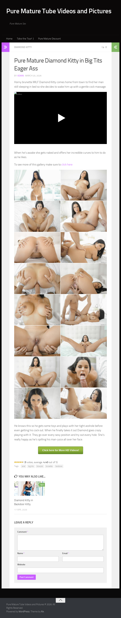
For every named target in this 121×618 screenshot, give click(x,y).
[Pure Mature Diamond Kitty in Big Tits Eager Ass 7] (37, 278)
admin (20, 75)
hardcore (58, 466)
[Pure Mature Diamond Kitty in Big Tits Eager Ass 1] (37, 185)
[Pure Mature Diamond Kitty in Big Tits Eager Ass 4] (84, 216)
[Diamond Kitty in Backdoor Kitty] (29, 488)
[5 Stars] (23, 462)
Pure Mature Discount (49, 38)
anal (23, 466)
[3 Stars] (19, 462)
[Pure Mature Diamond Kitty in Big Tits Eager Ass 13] (37, 372)
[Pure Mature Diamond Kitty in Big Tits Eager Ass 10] (84, 309)
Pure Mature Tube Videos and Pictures (58, 11)
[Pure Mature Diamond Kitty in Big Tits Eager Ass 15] (37, 403)
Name (20, 553)
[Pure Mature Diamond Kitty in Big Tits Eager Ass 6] (84, 247)
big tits (31, 466)
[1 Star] (15, 462)
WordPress (24, 611)
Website (21, 564)
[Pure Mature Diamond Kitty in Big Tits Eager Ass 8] (84, 278)
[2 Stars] (17, 462)
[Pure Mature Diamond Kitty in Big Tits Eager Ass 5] (37, 247)
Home (9, 38)
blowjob (40, 466)
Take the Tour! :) (25, 38)
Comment (22, 532)
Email (65, 553)
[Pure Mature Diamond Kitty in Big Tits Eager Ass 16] (84, 403)
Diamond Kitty (23, 47)
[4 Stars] (21, 462)
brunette (49, 466)
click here (66, 164)
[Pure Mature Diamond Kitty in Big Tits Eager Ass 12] (84, 341)
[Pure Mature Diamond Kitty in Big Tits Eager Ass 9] (37, 309)
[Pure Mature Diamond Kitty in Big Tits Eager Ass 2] (84, 185)
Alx (42, 611)
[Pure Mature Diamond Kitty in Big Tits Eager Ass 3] (37, 216)
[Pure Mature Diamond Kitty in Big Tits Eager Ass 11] (37, 341)
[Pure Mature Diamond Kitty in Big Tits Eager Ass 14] (84, 372)
